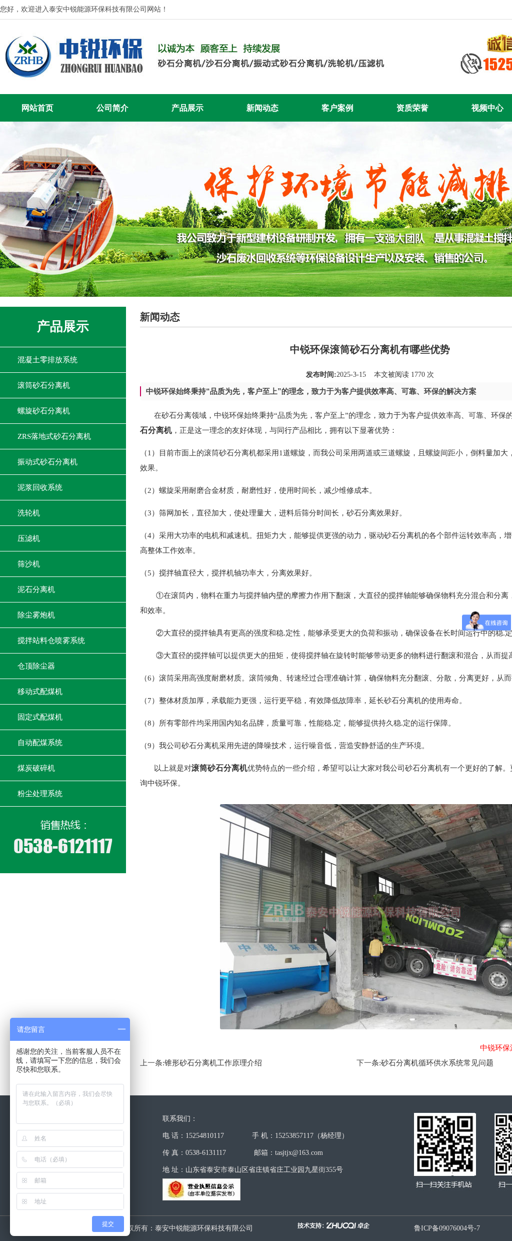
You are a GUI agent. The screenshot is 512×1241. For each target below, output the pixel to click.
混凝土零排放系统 (48, 360)
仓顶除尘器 (36, 666)
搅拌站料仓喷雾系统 (51, 641)
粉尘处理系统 (40, 794)
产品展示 (188, 108)
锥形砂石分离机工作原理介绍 (213, 1063)
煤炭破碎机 (36, 768)
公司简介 (112, 108)
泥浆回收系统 (40, 487)
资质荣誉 (412, 108)
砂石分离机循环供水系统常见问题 (437, 1063)
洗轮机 (29, 513)
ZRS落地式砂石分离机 (54, 436)
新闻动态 (262, 108)
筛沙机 (29, 564)
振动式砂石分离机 (48, 462)
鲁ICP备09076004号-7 (447, 1228)
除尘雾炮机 (36, 615)
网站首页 (38, 108)
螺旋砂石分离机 (44, 411)
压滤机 (29, 538)
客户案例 (338, 108)
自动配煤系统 (40, 743)
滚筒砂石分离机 (44, 385)
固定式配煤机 (40, 717)
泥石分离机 (36, 589)
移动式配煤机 (40, 692)
